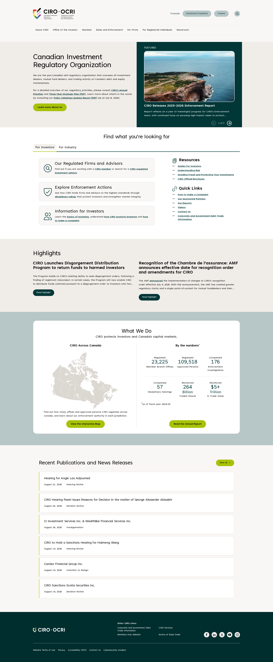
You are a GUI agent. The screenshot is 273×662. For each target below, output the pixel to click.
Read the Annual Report (187, 424)
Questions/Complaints (197, 14)
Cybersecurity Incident (115, 650)
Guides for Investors (189, 166)
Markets (87, 30)
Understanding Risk (189, 170)
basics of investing (78, 217)
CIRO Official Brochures (191, 179)
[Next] (229, 123)
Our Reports (185, 203)
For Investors (44, 147)
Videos (182, 207)
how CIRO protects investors (120, 217)
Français (175, 14)
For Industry (67, 147)
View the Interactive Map (85, 424)
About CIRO (41, 30)
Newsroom (183, 30)
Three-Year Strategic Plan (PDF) (67, 94)
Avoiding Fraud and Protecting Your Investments (206, 175)
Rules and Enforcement (109, 30)
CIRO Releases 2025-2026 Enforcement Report (179, 105)
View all (223, 463)
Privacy (61, 650)
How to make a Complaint (193, 195)
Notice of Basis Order (169, 635)
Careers (221, 14)
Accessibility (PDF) (77, 650)
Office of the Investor (65, 30)
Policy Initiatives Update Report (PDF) (75, 98)
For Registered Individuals (157, 30)
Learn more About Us (50, 107)
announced (156, 281)
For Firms (132, 30)
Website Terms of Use (44, 650)
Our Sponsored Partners (191, 199)
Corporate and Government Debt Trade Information (134, 629)
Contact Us (184, 212)
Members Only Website (129, 635)
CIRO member (103, 169)
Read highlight (43, 293)
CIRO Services (166, 628)
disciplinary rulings (65, 197)
